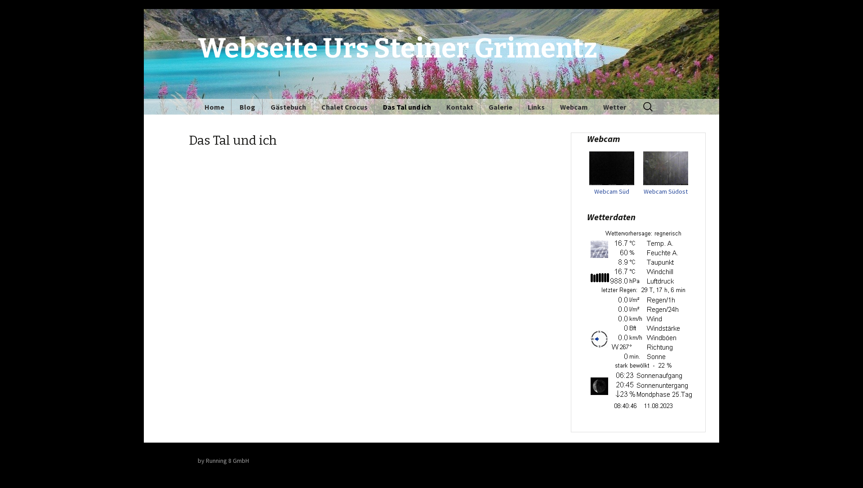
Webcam (574, 106)
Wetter (614, 106)
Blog (247, 106)
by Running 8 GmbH (223, 461)
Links (536, 106)
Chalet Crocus (344, 106)
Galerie (500, 106)
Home (214, 106)
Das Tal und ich (407, 106)
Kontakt (459, 106)
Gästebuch (288, 106)
